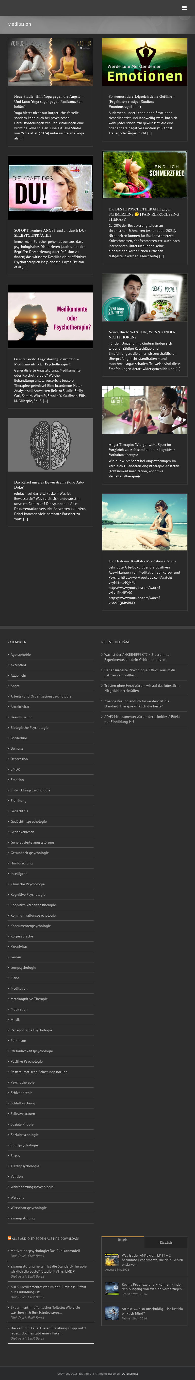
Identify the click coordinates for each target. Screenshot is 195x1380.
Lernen (16, 957)
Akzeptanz (18, 665)
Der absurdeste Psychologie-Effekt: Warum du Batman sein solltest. (139, 672)
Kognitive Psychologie (28, 894)
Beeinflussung (21, 717)
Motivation (19, 1009)
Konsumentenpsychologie (31, 925)
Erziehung (18, 800)
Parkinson (18, 1040)
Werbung (18, 1197)
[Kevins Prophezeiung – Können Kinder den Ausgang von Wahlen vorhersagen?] (112, 1288)
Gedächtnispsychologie (29, 821)
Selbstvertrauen (23, 1113)
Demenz (17, 748)
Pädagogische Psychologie (31, 1030)
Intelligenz (19, 873)
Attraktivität (20, 706)
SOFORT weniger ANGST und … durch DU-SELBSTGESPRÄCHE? (50, 232)
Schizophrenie (21, 1092)
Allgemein (18, 675)
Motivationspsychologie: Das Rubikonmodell (45, 1250)
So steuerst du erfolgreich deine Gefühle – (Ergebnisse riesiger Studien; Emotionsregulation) (142, 101)
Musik (15, 1019)
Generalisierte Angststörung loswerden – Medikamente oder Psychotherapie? (46, 361)
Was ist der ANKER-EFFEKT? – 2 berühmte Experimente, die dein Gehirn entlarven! (136, 657)
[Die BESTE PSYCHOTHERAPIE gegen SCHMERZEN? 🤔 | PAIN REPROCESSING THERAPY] (144, 174)
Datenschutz (130, 1373)
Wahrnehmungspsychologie (32, 1187)
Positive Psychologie (27, 1061)
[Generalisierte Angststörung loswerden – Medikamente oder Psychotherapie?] (50, 316)
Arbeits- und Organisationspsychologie (41, 696)
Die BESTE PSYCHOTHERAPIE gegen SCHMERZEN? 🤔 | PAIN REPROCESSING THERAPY (144, 214)
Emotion (17, 779)
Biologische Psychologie (29, 727)
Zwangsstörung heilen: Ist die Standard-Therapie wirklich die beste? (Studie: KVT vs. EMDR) (49, 1269)
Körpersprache (22, 936)
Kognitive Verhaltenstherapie (33, 905)
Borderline (19, 738)
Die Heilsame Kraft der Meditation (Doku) (142, 560)
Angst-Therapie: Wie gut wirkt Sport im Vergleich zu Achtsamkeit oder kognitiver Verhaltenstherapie (142, 449)
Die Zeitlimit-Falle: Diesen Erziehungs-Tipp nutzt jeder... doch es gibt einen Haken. (48, 1330)
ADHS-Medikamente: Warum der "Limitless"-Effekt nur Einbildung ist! (48, 1289)
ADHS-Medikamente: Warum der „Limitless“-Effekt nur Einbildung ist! (142, 719)
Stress (15, 1155)
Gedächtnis (19, 811)
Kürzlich (166, 1242)
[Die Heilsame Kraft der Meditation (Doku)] (144, 522)
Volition (17, 1176)
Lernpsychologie (23, 967)
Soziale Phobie (22, 1124)
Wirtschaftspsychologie (29, 1207)
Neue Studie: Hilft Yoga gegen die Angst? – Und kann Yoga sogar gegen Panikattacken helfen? (49, 101)
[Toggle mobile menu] (184, 7)
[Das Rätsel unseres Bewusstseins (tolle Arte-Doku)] (50, 445)
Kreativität (19, 946)
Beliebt (123, 1240)
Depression (19, 759)
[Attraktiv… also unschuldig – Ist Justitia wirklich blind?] (112, 1313)
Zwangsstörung (23, 1218)
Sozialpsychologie (25, 1134)
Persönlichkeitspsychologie (32, 1051)
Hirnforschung (22, 863)
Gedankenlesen (22, 832)
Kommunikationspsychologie (33, 915)
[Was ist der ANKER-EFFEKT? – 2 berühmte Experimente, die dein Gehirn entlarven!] (112, 1259)
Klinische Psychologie (28, 884)
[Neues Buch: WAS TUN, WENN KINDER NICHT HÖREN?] (144, 297)
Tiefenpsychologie (25, 1166)
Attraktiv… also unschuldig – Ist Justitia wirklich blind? (152, 1311)
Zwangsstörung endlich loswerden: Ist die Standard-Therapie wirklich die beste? (136, 703)
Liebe (15, 978)
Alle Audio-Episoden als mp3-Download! (45, 1238)
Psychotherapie (23, 1082)
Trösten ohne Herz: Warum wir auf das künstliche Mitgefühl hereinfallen (142, 688)
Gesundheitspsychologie (30, 852)
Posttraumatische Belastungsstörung (39, 1072)
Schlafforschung (23, 1103)
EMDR (15, 769)
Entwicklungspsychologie (30, 790)
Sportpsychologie (24, 1145)
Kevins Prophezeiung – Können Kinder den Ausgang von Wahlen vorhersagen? (152, 1286)
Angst (15, 686)
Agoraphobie (21, 654)
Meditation (19, 988)
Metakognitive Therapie (29, 999)
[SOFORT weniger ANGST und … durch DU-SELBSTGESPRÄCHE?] (50, 188)
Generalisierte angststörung (32, 842)
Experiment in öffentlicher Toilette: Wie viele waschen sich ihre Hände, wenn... (45, 1310)
